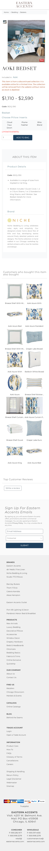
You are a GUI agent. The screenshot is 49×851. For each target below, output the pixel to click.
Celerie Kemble (13, 591)
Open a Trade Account (16, 735)
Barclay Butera (13, 584)
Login (9, 731)
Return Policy (12, 775)
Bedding (14, 12)
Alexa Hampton (13, 595)
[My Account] (42, 5)
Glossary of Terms (14, 757)
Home (6, 12)
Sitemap (10, 786)
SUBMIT (24, 545)
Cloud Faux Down (9, 125)
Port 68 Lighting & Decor (18, 610)
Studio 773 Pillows (15, 577)
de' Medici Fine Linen (16, 569)
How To (10, 749)
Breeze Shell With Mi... (14, 303)
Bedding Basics (13, 653)
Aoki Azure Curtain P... (34, 417)
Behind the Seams (15, 717)
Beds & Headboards (15, 645)
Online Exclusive (14, 660)
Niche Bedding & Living (17, 573)
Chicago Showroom (15, 692)
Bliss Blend (39, 123)
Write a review (13, 488)
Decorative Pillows (15, 631)
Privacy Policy (17, 523)
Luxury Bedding (13, 627)
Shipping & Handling (16, 771)
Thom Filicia (12, 588)
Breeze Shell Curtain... (14, 417)
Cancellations (12, 760)
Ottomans (11, 649)
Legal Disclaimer (14, 779)
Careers (10, 764)
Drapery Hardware (15, 642)
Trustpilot (24, 806)
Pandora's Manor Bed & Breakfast (21, 613)
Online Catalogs (14, 706)
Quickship (11, 664)
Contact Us (11, 677)
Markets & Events (14, 696)
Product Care (12, 746)
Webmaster (12, 782)
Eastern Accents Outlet (17, 602)
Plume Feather (24, 123)
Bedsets (23, 12)
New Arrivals (12, 623)
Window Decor (13, 638)
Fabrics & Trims (13, 656)
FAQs (9, 753)
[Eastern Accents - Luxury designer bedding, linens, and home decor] (24, 4)
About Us (11, 674)
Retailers (10, 688)
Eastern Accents (14, 566)
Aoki (15, 77)
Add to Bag (22, 137)
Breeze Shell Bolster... (34, 394)
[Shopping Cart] (45, 5)
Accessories (12, 634)
